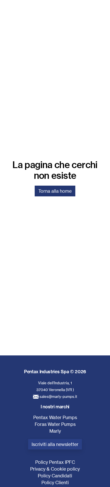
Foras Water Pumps (55, 424)
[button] (99, 16)
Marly (55, 431)
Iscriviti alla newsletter (55, 444)
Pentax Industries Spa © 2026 (55, 371)
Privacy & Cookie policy (55, 469)
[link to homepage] (32, 16)
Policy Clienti (55, 482)
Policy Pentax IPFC (55, 462)
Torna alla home (55, 191)
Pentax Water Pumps (55, 417)
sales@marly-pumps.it (58, 396)
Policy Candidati (55, 476)
